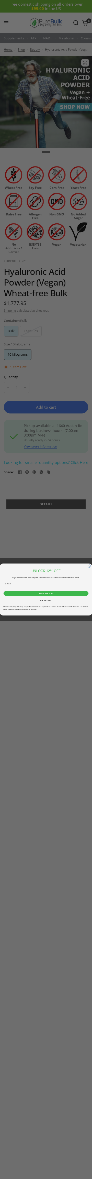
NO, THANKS (46, 600)
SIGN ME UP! (46, 593)
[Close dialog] (89, 566)
